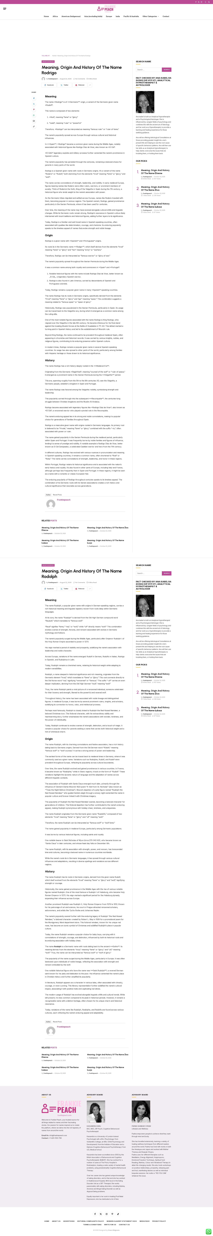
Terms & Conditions (92, 1224)
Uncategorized (48, 61)
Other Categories (150, 16)
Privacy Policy (159, 1221)
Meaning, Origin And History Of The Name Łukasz (60, 541)
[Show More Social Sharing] (90, 85)
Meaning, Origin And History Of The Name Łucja (105, 541)
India (118, 16)
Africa (55, 16)
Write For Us (110, 1224)
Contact (166, 16)
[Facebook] (34, 98)
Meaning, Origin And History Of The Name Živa (107, 528)
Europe (109, 16)
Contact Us (124, 1224)
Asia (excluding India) (93, 16)
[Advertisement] (106, 37)
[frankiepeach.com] (106, 8)
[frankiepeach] (50, 508)
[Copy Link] (34, 126)
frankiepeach (53, 79)
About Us (56, 1221)
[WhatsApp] (34, 115)
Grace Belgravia (113, 1230)
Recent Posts (57, 495)
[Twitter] (34, 104)
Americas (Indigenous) (71, 16)
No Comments (80, 79)
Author (48, 495)
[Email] (34, 121)
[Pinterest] (34, 109)
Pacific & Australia (131, 16)
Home (46, 16)
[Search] (209, 2)
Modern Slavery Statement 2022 (122, 1221)
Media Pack (145, 1221)
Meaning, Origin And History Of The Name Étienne (60, 529)
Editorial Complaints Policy (90, 1221)
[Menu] (4, 8)
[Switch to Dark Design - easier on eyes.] (205, 2)
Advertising (69, 1221)
